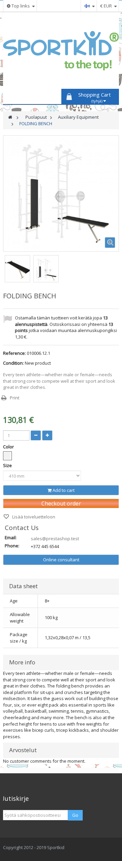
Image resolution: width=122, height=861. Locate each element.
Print (14, 398)
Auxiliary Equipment (78, 117)
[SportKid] (61, 50)
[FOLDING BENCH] (17, 269)
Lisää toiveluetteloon (33, 517)
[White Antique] (7, 456)
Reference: (14, 353)
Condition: (13, 363)
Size (8, 465)
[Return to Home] (10, 117)
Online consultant (61, 560)
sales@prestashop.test (55, 538)
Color (9, 447)
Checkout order (61, 503)
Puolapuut (36, 117)
